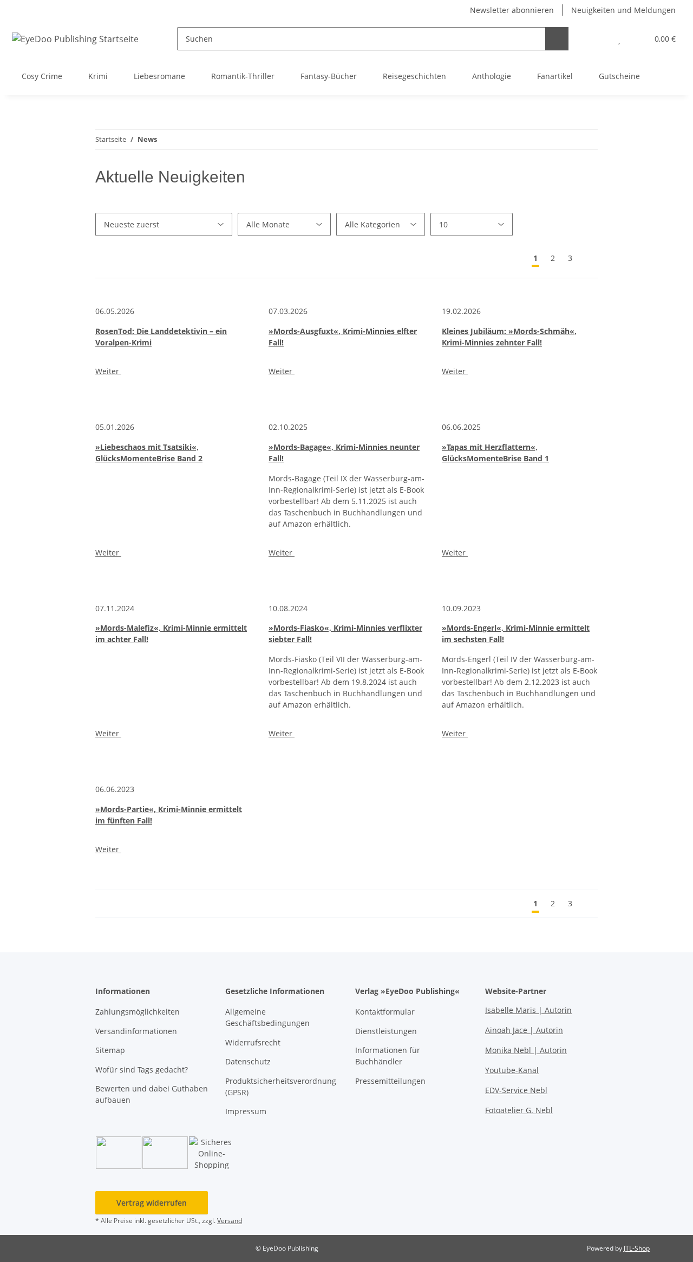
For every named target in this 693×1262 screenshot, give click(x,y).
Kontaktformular (385, 1011)
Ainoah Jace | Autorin (524, 1030)
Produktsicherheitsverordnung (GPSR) (280, 1086)
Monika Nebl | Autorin (526, 1050)
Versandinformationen (136, 1031)
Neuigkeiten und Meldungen (623, 10)
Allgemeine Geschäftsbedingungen (267, 1017)
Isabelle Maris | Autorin (528, 1010)
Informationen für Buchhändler (387, 1056)
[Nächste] (588, 258)
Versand (229, 1220)
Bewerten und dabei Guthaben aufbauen (151, 1094)
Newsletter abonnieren (512, 10)
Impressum (245, 1111)
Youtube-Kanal (512, 1070)
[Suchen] (556, 38)
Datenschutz (248, 1061)
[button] (597, 38)
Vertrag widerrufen (151, 1203)
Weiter (108, 371)
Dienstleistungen (386, 1031)
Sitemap (110, 1050)
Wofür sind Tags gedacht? (141, 1069)
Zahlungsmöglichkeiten (137, 1011)
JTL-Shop (637, 1248)
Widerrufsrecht (252, 1042)
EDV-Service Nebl (516, 1090)
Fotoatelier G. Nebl (519, 1110)
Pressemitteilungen (390, 1081)
